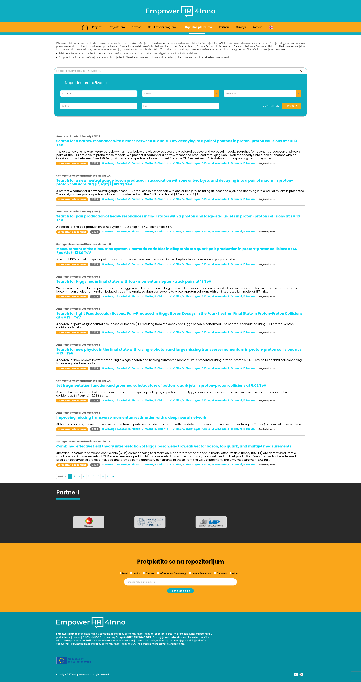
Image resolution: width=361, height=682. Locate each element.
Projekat (97, 27)
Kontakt (257, 27)
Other (235, 573)
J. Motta (147, 163)
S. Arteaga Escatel (114, 163)
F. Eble (206, 163)
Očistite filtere (271, 105)
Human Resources (201, 573)
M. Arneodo (219, 163)
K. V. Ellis (175, 163)
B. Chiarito (161, 163)
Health (136, 573)
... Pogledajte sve (266, 163)
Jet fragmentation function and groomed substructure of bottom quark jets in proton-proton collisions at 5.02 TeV (161, 385)
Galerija (241, 27)
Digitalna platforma (198, 27)
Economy (222, 573)
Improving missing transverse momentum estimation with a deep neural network (131, 417)
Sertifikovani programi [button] (162, 27)
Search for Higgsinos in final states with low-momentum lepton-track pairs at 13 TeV (133, 281)
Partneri (224, 27)
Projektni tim (117, 27)
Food (124, 573)
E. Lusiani (249, 163)
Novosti (136, 27)
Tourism (149, 573)
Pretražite (291, 105)
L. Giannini (235, 163)
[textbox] (180, 94)
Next (114, 476)
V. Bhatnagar (191, 163)
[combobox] (180, 93)
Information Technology (173, 573)
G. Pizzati (134, 163)
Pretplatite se (180, 591)
